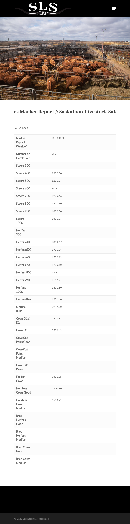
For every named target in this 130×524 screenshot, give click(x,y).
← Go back (21, 128)
